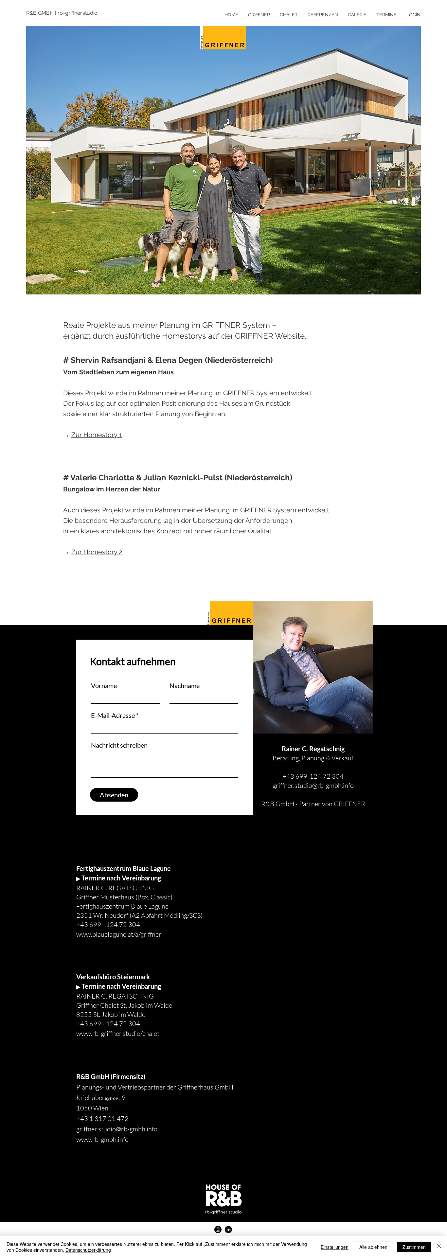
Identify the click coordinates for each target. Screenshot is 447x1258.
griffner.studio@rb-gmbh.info (313, 785)
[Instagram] (218, 1229)
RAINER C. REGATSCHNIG (115, 996)
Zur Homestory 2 (96, 552)
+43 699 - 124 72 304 (108, 924)
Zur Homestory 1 (96, 435)
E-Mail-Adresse (113, 715)
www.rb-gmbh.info (102, 1139)
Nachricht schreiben (119, 745)
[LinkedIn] (228, 1229)
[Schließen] (439, 1247)
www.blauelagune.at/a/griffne (117, 934)
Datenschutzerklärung (88, 1250)
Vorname (104, 685)
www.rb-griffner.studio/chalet (117, 1033)
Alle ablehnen (373, 1247)
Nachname (185, 685)
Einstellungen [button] (335, 1247)
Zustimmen (414, 1247)
